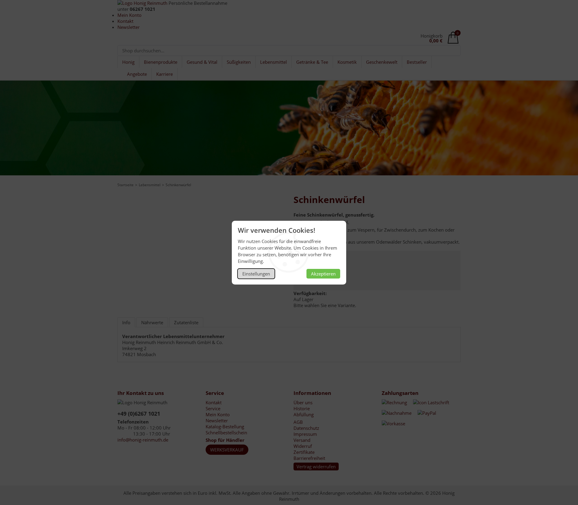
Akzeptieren (323, 274)
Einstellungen (256, 274)
